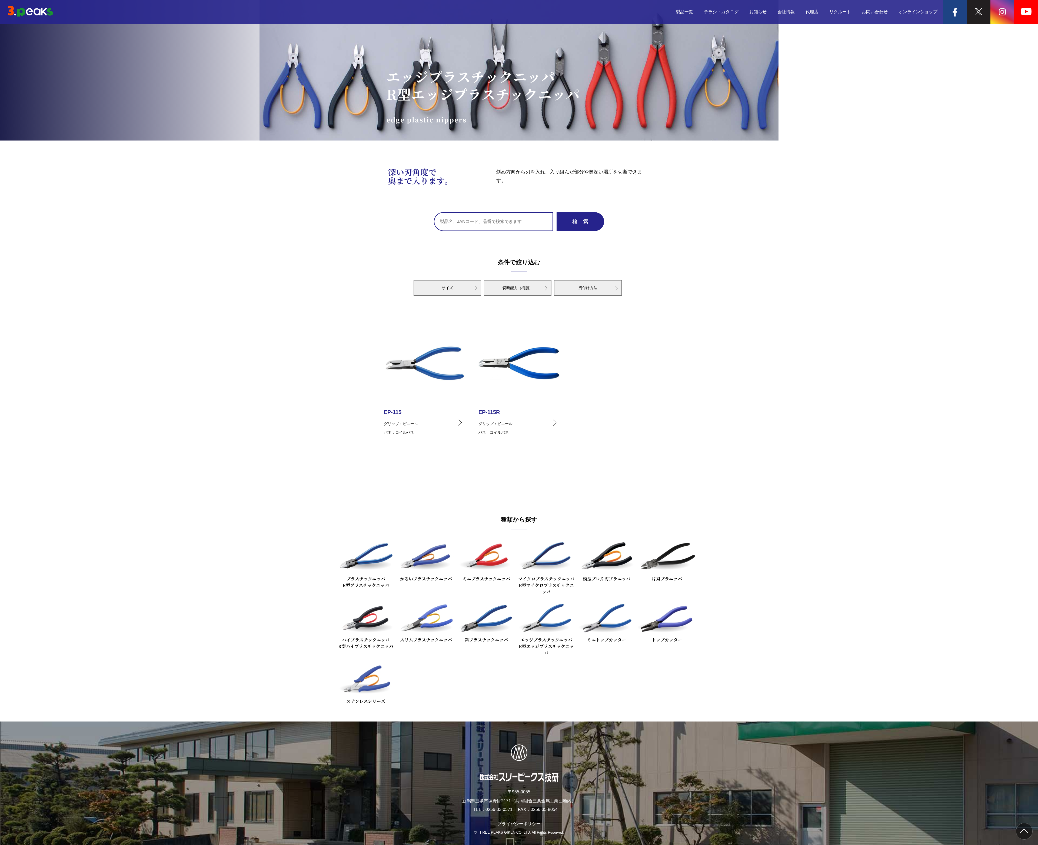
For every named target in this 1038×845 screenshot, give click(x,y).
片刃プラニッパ (667, 579)
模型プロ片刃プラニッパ (606, 579)
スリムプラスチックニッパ (426, 640)
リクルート (840, 11)
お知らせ (758, 11)
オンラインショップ (918, 11)
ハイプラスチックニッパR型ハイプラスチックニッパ (365, 643)
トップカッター (667, 640)
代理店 (812, 11)
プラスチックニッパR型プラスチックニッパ (365, 582)
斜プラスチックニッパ (486, 640)
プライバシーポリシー (519, 823)
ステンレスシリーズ (365, 701)
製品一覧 (684, 11)
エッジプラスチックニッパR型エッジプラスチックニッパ (546, 646)
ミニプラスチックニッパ (486, 579)
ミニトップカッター (606, 640)
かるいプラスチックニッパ (426, 579)
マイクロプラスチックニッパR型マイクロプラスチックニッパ (546, 585)
